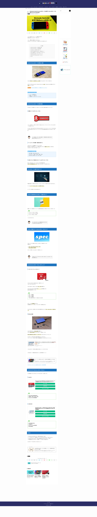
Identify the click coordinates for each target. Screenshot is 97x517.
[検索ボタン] (66, 7)
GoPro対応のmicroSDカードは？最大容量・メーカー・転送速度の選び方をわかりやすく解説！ (45, 449)
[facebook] (47, 502)
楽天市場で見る (45, 413)
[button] (29, 33)
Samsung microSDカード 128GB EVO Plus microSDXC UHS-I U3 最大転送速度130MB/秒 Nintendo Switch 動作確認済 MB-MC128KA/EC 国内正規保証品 (45, 408)
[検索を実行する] (70, 10)
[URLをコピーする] (54, 33)
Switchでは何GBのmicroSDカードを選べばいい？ (37, 51)
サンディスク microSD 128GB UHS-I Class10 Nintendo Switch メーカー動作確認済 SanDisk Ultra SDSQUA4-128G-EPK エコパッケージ (45, 381)
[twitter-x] (48, 502)
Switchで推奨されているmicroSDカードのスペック (38, 52)
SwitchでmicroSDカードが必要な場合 (36, 48)
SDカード (29, 456)
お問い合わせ (51, 503)
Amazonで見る (45, 383)
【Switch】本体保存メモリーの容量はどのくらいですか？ (39, 87)
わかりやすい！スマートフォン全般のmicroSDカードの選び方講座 (37, 364)
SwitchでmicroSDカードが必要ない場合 (36, 47)
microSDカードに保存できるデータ (35, 49)
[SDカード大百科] (48, 3)
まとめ (32, 56)
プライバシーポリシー (46, 503)
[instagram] (49, 502)
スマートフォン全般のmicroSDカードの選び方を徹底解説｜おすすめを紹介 (45, 360)
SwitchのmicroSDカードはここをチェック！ (37, 53)
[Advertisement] (65, 25)
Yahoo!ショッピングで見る (45, 388)
